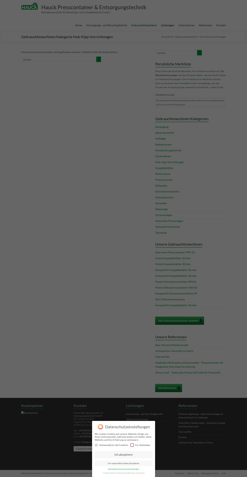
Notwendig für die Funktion (113, 445)
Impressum (140, 473)
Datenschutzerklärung (125, 473)
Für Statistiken (142, 445)
